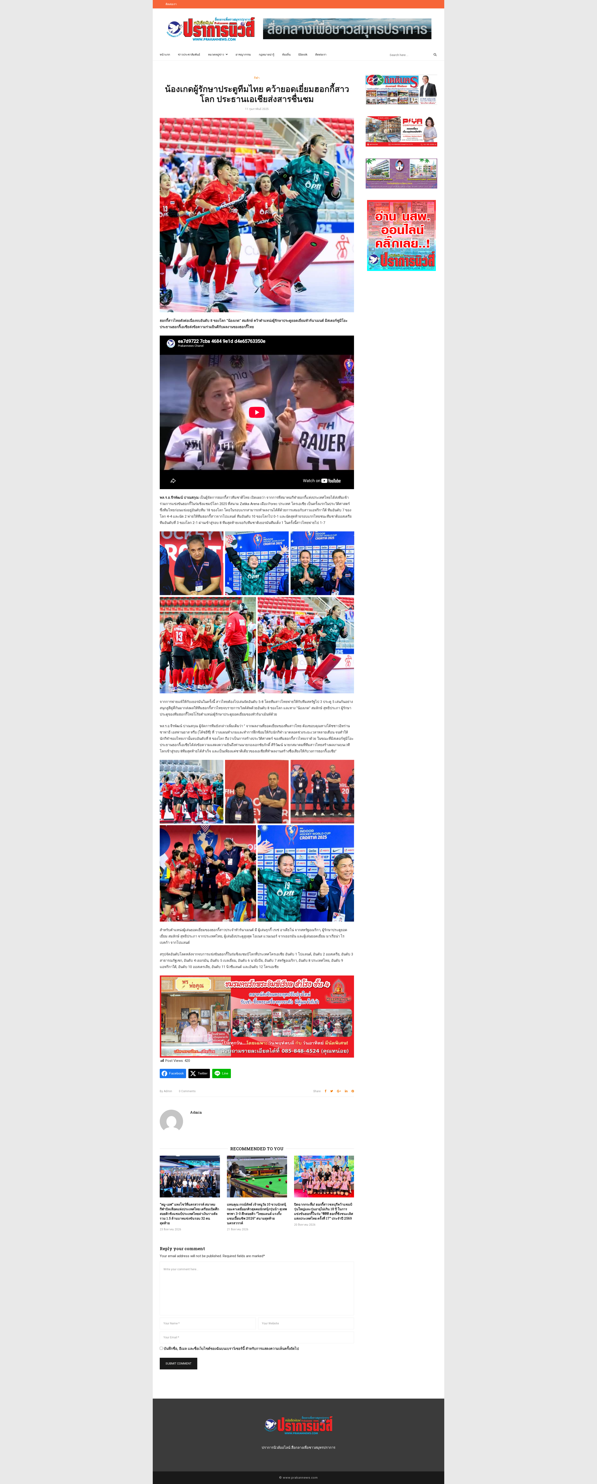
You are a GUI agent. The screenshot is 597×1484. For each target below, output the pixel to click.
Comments (187, 1091)
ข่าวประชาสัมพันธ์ (189, 54)
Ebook (302, 54)
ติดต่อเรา (171, 4)
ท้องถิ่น (286, 54)
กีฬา (257, 78)
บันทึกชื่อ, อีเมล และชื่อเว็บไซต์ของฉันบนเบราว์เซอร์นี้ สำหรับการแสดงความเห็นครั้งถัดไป (231, 1349)
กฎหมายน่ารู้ (266, 54)
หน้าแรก (165, 54)
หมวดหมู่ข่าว (216, 54)
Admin (166, 1091)
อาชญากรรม (243, 54)
